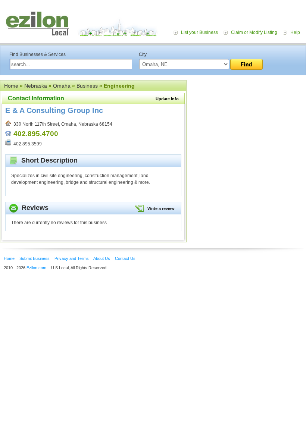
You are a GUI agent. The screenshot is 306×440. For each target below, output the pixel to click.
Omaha (62, 86)
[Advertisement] (246, 126)
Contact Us (125, 258)
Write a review (161, 208)
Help (295, 32)
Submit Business (34, 258)
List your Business (199, 32)
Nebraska (35, 86)
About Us (101, 258)
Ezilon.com (36, 267)
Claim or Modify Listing (254, 32)
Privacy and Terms (71, 258)
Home (11, 86)
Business (87, 86)
